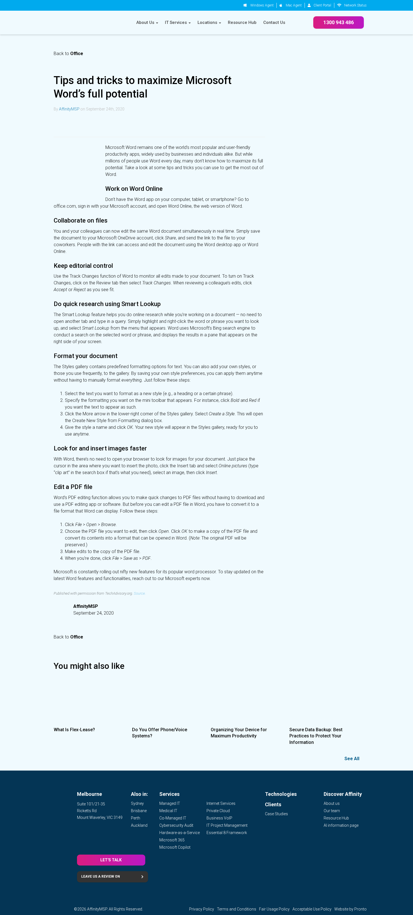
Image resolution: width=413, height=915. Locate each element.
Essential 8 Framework (226, 832)
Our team (332, 810)
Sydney (137, 803)
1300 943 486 (338, 22)
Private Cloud (218, 810)
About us (332, 803)
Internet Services (220, 803)
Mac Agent (294, 5)
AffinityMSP (69, 109)
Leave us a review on (100, 876)
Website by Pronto (350, 909)
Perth (135, 818)
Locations (208, 22)
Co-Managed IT (172, 818)
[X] (74, 124)
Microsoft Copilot (174, 847)
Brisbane (139, 810)
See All (351, 758)
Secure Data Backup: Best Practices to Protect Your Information (315, 736)
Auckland (139, 825)
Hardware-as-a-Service (179, 832)
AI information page (341, 825)
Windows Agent (262, 5)
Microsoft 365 (172, 840)
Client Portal (322, 5)
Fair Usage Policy (274, 909)
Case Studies (276, 814)
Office (76, 53)
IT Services (176, 22)
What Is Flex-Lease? (74, 729)
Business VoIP (219, 818)
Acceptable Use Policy (312, 909)
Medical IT (168, 810)
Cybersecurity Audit (176, 825)
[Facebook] (87, 124)
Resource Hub (242, 22)
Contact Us (274, 22)
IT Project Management (227, 825)
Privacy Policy (201, 909)
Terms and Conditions (236, 909)
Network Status (355, 5)
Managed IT (169, 803)
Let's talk (111, 860)
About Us (145, 22)
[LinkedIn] (60, 124)
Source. (140, 593)
